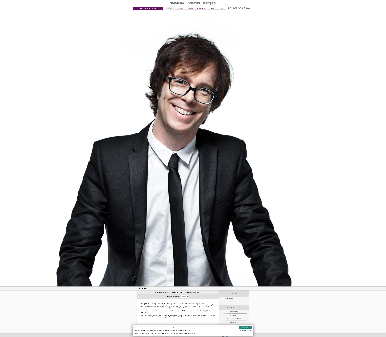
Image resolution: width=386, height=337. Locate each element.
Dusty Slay (233, 322)
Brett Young (234, 315)
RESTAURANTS (201, 8)
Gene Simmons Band (233, 319)
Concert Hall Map (227, 298)
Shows (233, 294)
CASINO (212, 8)
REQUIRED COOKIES (245, 330)
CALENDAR (180, 8)
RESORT (221, 8)
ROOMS (190, 8)
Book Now (185, 296)
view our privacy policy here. (187, 333)
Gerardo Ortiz (233, 312)
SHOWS (170, 8)
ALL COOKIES (245, 327)
